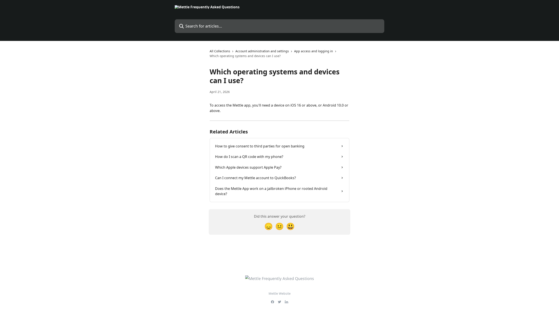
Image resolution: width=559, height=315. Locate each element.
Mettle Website (280, 293)
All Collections (220, 51)
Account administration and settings (262, 51)
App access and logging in (313, 51)
